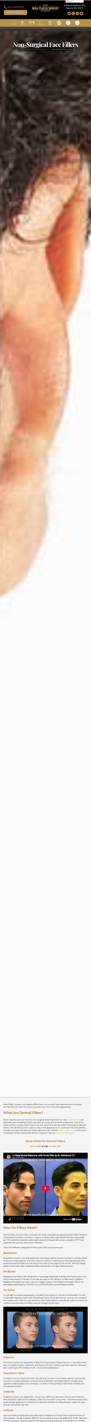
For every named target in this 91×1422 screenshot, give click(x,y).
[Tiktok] (77, 13)
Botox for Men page (65, 1133)
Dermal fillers (74, 1120)
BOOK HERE (35, 1146)
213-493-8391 (54, 1146)
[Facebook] (69, 13)
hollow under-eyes (66, 1130)
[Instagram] (73, 13)
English (70, 1)
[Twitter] (81, 13)
